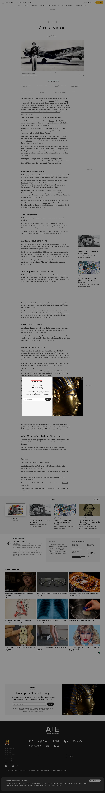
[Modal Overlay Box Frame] (52, 396)
